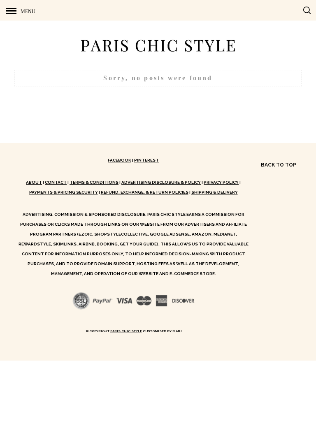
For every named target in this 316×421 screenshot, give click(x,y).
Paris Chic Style (126, 331)
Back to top (279, 165)
